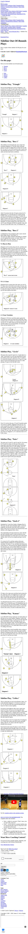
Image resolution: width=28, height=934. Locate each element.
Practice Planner (5, 11)
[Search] (16, 17)
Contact (2, 881)
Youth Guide (4, 895)
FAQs (2, 884)
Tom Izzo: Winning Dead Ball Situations (13, 793)
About (2, 879)
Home (2, 31)
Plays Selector (12, 11)
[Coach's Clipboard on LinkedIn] (7, 871)
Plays (6, 5)
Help (5, 884)
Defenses (10, 5)
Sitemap (3, 902)
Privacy (16, 910)
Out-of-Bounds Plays (14, 31)
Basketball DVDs (21, 14)
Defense (3, 898)
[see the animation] (3, 57)
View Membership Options (7, 844)
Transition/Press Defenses (11, 7)
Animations (3, 8)
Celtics (5, 77)
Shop (2, 885)
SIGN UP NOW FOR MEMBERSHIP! (10, 817)
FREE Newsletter (13, 849)
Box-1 (5, 67)
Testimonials (4, 906)
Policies (21, 910)
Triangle (6, 66)
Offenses (3, 5)
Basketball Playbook (21, 51)
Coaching (3, 900)
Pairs (5, 73)
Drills (14, 5)
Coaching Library (11, 12)
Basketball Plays (5, 37)
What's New (4, 882)
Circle (5, 70)
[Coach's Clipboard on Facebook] (2, 871)
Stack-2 (5, 74)
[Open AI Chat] (3, 930)
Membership (4, 905)
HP (1, 863)
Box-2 (5, 69)
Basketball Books (12, 14)
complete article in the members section (14, 813)
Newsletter (3, 903)
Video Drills (21, 7)
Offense (3, 896)
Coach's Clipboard (5, 1)
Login (3, 15)
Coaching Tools (4, 9)
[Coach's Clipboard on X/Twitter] (4, 871)
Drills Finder (4, 892)
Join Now (7, 15)
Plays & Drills (4, 4)
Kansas (5, 76)
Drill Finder (19, 11)
